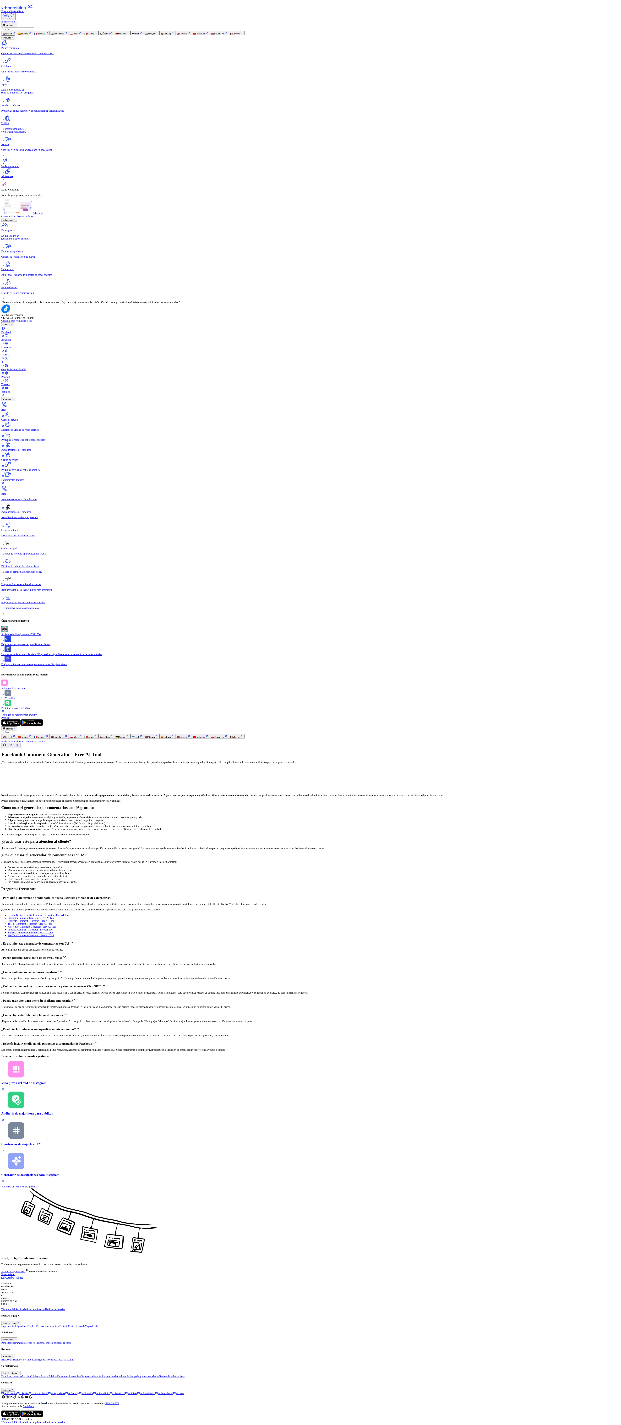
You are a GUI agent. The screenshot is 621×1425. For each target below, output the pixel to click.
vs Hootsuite (10, 1393)
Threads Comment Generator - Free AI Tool (30, 932)
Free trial (5, 11)
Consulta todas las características (17, 216)
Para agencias (8, 1342)
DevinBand (28, 1406)
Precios (5, 717)
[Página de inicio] (17, 8)
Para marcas (21, 1342)
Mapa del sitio (92, 1326)
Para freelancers (35, 1342)
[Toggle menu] (8, 16)
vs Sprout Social (39, 1393)
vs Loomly (73, 1393)
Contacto (63, 1326)
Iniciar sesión (8, 21)
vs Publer (132, 1393)
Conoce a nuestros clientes (57, 1342)
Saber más (38, 213)
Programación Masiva (148, 1376)
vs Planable (87, 1393)
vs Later (180, 1393)
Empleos (31, 1326)
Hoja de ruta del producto (14, 1326)
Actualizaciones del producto (21, 1359)
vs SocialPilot (103, 1393)
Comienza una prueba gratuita (30, 741)
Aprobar (26, 1376)
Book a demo (17, 11)
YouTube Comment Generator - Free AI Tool (31, 935)
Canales (6, 324)
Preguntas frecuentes (46, 1359)
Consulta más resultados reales (16, 320)
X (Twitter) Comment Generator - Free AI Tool (32, 926)
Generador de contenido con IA (97, 1376)
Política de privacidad (35, 1309)
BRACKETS (112, 1403)
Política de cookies (55, 1309)
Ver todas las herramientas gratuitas (19, 714)
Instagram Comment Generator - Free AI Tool (31, 918)
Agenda (44, 1376)
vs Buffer (24, 1393)
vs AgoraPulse (58, 1393)
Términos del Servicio (12, 1309)
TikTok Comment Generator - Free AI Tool (30, 923)
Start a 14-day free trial (13, 1271)
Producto (7, 38)
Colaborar (35, 1376)
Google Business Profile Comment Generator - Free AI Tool (38, 915)
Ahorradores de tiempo (125, 1376)
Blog (3, 1359)
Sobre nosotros (51, 1326)
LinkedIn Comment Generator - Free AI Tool (31, 920)
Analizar (76, 1376)
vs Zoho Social (165, 1393)
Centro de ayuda (76, 1326)
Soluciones (8, 220)
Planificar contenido (11, 1376)
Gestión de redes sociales (172, 1376)
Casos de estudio (65, 1359)
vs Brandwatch (147, 1393)
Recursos (7, 399)
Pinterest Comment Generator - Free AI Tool (30, 929)
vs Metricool (118, 1393)
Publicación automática (60, 1376)
